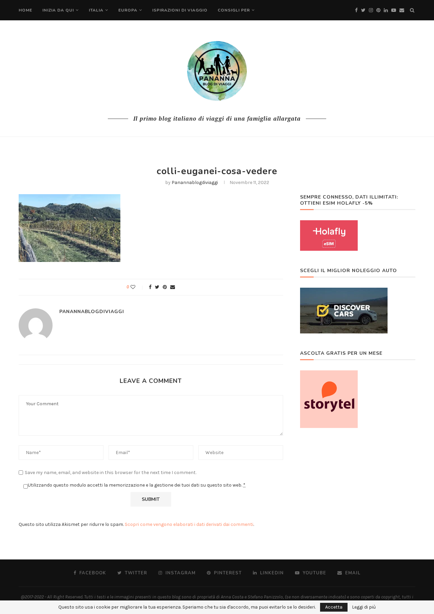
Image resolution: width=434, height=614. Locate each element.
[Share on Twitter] (157, 287)
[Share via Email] (172, 287)
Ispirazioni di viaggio (180, 10)
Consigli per (234, 10)
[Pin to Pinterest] (165, 287)
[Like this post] (137, 287)
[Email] (401, 10)
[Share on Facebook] (150, 287)
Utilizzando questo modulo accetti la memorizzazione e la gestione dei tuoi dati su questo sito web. (136, 485)
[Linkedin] (386, 10)
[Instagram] (371, 10)
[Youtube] (393, 10)
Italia (96, 10)
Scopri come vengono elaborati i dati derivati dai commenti (189, 524)
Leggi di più (364, 607)
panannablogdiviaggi (195, 182)
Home (25, 10)
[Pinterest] (378, 10)
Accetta (333, 607)
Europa (127, 10)
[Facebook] (356, 10)
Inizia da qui (58, 10)
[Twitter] (363, 10)
